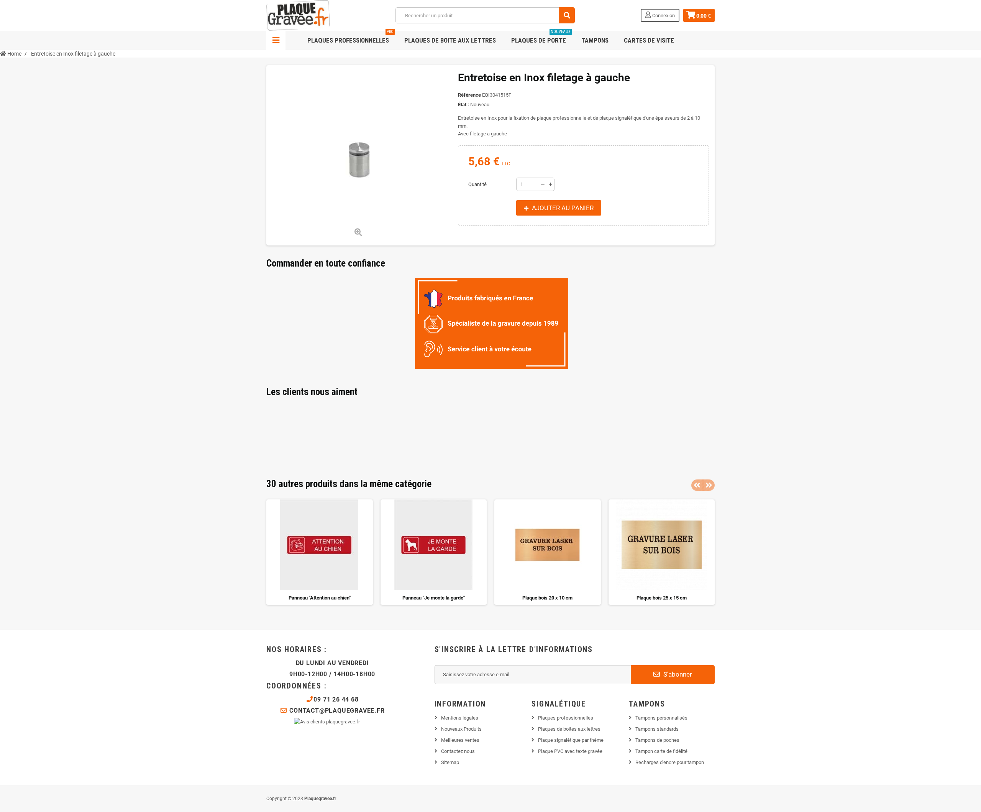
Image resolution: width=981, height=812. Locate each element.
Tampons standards (657, 729)
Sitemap (450, 762)
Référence (469, 95)
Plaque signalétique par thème (571, 740)
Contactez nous (458, 751)
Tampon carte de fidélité (661, 751)
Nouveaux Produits (461, 729)
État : (463, 104)
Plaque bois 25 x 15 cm (662, 598)
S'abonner (677, 674)
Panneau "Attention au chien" (320, 598)
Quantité (477, 184)
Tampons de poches (657, 740)
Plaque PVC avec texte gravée (570, 751)
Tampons (595, 40)
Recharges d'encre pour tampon (669, 762)
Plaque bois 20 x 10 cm (547, 598)
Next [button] (709, 485)
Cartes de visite (649, 40)
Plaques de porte (541, 37)
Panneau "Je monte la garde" (433, 598)
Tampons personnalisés (661, 718)
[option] (319, 552)
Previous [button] (697, 485)
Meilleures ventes (460, 740)
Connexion (663, 15)
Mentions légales (459, 718)
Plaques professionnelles (350, 37)
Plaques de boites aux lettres (569, 729)
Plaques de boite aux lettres (450, 40)
